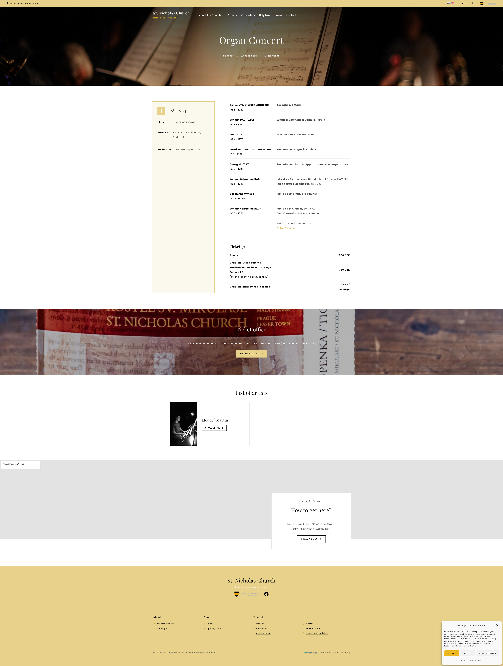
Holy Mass (265, 15)
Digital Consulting (341, 652)
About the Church (210, 15)
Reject (467, 653)
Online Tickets (286, 228)
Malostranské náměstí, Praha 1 (25, 3)
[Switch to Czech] (448, 3)
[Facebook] (266, 594)
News (279, 15)
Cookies (464, 660)
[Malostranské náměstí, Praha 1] (8, 3)
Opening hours (214, 628)
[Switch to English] (452, 3)
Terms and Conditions (317, 633)
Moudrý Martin (215, 420)
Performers (261, 628)
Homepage (228, 55)
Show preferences (487, 653)
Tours (231, 15)
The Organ (162, 628)
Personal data (475, 660)
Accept (452, 653)
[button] (497, 625)
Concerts (247, 15)
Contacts (292, 15)
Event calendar (249, 55)
